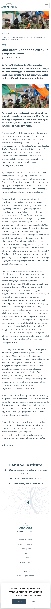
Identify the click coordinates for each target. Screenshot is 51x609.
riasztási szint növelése (25, 136)
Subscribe (19, 601)
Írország (36, 37)
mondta (8, 352)
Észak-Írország (28, 37)
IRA (9, 39)
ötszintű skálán (8, 182)
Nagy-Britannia (18, 37)
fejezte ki (21, 398)
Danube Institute (12, 57)
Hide (33, 601)
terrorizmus (8, 37)
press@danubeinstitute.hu (31, 483)
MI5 (21, 39)
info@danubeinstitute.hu (31, 478)
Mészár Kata (15, 39)
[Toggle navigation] (46, 5)
